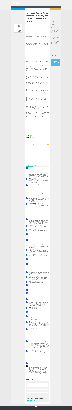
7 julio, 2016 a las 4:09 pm (34, 178)
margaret (30, 229)
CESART (30, 276)
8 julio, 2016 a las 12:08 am (34, 197)
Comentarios (30, 165)
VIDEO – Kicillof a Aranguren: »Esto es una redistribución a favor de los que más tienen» (29, 157)
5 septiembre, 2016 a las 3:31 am (35, 365)
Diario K (29, 23)
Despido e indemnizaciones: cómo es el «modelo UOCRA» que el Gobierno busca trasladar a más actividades (55, 26)
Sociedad (24, 6)
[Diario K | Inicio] (15, 3)
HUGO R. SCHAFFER (31, 225)
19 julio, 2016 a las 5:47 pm (34, 307)
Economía (20, 6)
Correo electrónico (40, 387)
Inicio (13, 6)
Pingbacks (36, 165)
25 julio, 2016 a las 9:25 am (34, 321)
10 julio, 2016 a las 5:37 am (36, 298)
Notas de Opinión (39, 6)
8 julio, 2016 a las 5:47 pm (38, 225)
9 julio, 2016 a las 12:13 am (35, 249)
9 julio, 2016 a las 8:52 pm (37, 284)
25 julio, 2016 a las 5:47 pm (34, 328)
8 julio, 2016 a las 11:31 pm (34, 233)
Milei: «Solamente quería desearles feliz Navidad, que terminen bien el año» (55, 21)
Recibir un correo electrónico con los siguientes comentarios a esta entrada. (37, 395)
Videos (34, 6)
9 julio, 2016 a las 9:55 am (34, 258)
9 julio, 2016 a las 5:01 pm (35, 276)
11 (48, 144)
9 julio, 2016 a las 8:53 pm (37, 289)
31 (48, 9)
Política (16, 6)
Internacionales (29, 6)
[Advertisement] (37, 30)
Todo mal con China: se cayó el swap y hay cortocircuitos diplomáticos (55, 42)
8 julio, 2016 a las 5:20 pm (38, 218)
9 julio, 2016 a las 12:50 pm (35, 271)
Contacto (49, 6)
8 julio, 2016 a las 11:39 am (40, 203)
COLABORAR (45, 6)
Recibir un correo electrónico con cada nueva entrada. (35, 398)
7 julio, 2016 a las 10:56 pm (36, 184)
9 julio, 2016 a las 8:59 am (40, 254)
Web (27, 390)
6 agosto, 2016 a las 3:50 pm (34, 350)
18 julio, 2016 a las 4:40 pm (34, 301)
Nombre (28, 387)
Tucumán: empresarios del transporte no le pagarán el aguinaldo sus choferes (55, 17)
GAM (29, 233)
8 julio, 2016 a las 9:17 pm (35, 229)
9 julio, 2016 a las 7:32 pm (35, 281)
